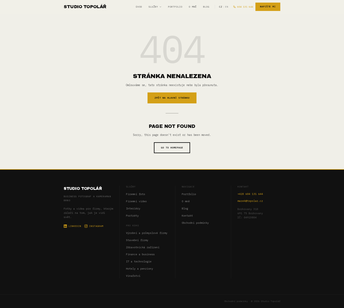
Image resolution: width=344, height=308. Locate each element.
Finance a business (140, 254)
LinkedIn (74, 226)
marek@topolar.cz (250, 201)
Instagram (96, 226)
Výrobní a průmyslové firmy (146, 233)
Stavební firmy (137, 240)
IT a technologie (138, 261)
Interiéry (133, 208)
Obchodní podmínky (195, 223)
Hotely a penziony (139, 268)
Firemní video (136, 201)
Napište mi (268, 6)
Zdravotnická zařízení (142, 247)
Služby (153, 6)
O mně (193, 6)
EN (226, 6)
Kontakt (187, 215)
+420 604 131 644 (250, 194)
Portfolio (175, 6)
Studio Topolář (83, 188)
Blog (206, 6)
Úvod (139, 6)
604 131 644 (245, 6)
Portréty (132, 215)
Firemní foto (135, 194)
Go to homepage (172, 147)
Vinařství (133, 276)
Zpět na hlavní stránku (171, 97)
